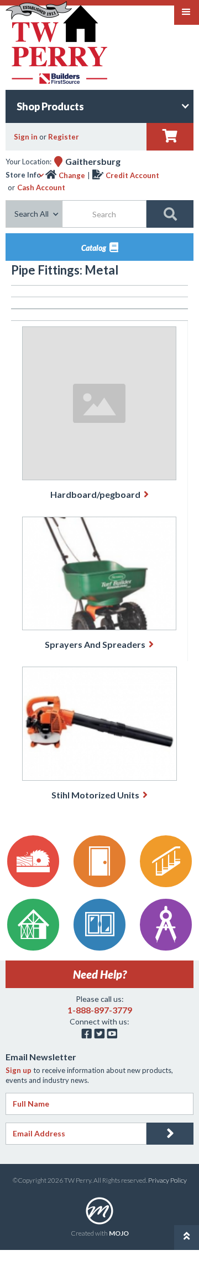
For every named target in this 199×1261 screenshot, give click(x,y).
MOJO (119, 1233)
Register (63, 136)
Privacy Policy (167, 1180)
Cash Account (41, 187)
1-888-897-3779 (99, 1010)
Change (72, 175)
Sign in (26, 136)
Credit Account (132, 175)
